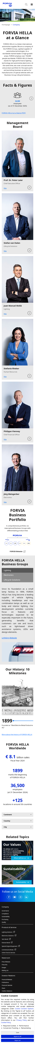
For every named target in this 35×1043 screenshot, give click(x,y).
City (5, 827)
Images (4, 967)
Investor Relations (8, 975)
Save (17, 1032)
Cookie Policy (6, 1022)
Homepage (6, 25)
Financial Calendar (7, 985)
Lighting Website (9, 638)
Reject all (18, 1040)
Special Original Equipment (9, 946)
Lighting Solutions (7, 932)
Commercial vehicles (8, 950)
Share (3, 988)
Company (16, 25)
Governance (5, 911)
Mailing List (5, 970)
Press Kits (4, 965)
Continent (8, 814)
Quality (4, 922)
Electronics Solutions (8, 936)
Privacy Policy (21, 1020)
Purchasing (5, 919)
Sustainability (6, 916)
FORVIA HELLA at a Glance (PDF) (14, 113)
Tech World (5, 939)
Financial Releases (7, 979)
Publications (5, 982)
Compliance (5, 914)
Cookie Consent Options (24, 1009)
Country (7, 821)
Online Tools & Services (8, 953)
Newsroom (6, 958)
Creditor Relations (7, 991)
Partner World (6, 943)
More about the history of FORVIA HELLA (17, 734)
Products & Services (9, 927)
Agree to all (17, 1036)
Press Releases (6, 962)
